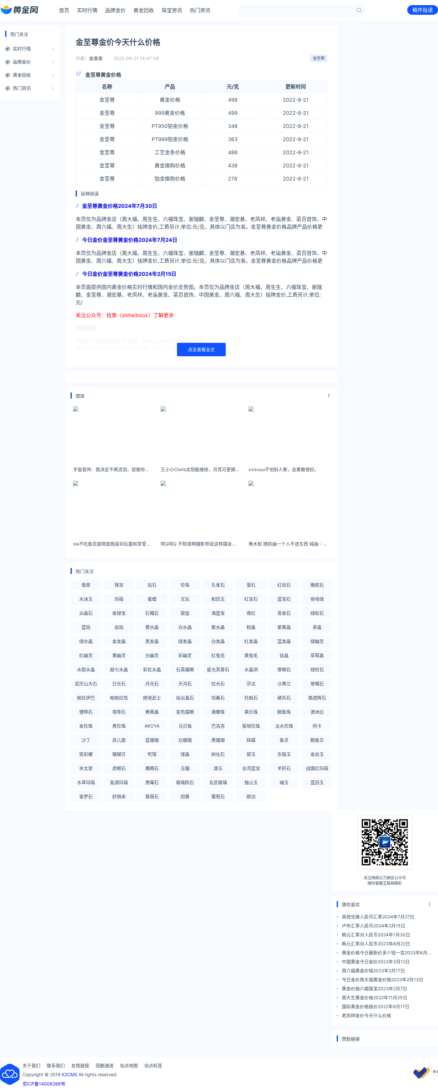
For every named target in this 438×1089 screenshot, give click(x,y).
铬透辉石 (317, 697)
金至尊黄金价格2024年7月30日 (119, 206)
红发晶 (251, 641)
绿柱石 (317, 669)
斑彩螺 (86, 754)
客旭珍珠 (251, 726)
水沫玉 (86, 599)
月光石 (152, 683)
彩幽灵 (185, 655)
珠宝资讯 (172, 10)
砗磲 (251, 740)
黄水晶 (152, 627)
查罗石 (86, 796)
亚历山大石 (86, 683)
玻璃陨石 (185, 782)
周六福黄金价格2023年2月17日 (373, 970)
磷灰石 (284, 697)
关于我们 (31, 1065)
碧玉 (251, 754)
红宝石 (251, 599)
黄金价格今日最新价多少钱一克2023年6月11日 (387, 953)
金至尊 (318, 58)
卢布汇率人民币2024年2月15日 (373, 925)
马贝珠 (185, 726)
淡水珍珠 (284, 726)
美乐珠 (251, 711)
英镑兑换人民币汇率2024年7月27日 (378, 916)
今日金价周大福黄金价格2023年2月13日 (382, 979)
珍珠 (185, 584)
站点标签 (153, 1065)
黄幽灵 (119, 655)
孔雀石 (218, 584)
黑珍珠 (119, 726)
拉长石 (218, 683)
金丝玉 (317, 754)
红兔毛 (218, 655)
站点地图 (129, 1065)
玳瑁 (151, 754)
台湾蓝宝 (251, 768)
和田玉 (218, 599)
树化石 (218, 754)
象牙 (284, 740)
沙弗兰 (284, 683)
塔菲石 (119, 711)
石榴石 (152, 613)
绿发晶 (185, 641)
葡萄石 (218, 796)
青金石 (284, 613)
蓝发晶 (284, 641)
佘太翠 (86, 768)
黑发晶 (152, 641)
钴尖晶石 (185, 697)
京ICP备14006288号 (43, 1083)
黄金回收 (143, 10)
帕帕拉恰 (119, 697)
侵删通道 (105, 1065)
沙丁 (85, 740)
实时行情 (87, 10)
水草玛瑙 (86, 782)
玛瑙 (118, 599)
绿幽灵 (317, 641)
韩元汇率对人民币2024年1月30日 (376, 934)
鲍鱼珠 (284, 711)
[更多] (329, 396)
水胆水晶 (86, 669)
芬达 (251, 683)
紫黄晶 (284, 627)
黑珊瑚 (218, 740)
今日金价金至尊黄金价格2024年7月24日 (129, 240)
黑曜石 (152, 782)
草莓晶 (317, 655)
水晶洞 (251, 669)
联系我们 (56, 1065)
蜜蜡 (151, 599)
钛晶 (284, 655)
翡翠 (85, 584)
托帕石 (251, 697)
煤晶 (185, 754)
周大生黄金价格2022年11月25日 (374, 997)
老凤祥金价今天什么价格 (366, 1015)
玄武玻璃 (218, 782)
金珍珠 (86, 726)
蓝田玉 (317, 782)
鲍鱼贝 (317, 740)
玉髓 (185, 768)
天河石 (185, 683)
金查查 (96, 58)
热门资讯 (200, 10)
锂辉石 (86, 711)
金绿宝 (119, 613)
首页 (64, 10)
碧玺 (185, 613)
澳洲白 (317, 711)
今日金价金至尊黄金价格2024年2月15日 (129, 274)
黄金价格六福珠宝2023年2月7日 (374, 988)
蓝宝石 (284, 599)
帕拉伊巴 (86, 697)
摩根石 (284, 669)
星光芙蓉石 (218, 669)
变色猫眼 (185, 711)
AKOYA (152, 726)
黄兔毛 (251, 655)
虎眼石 (119, 768)
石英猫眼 (185, 669)
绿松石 (317, 613)
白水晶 (185, 627)
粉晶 (251, 627)
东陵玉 (284, 754)
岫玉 (284, 782)
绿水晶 (86, 641)
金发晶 (119, 641)
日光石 (119, 683)
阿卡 (317, 726)
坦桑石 (218, 697)
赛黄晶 (152, 711)
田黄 (185, 796)
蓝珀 (85, 627)
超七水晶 (119, 669)
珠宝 (118, 584)
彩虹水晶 (152, 669)
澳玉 (218, 768)
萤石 (251, 584)
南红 (251, 613)
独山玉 (251, 782)
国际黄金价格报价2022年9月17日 (375, 1006)
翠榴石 (317, 683)
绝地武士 (152, 697)
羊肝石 (284, 768)
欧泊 (251, 796)
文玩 (185, 599)
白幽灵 (152, 655)
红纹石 (284, 584)
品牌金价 (115, 10)
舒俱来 (119, 796)
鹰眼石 (152, 768)
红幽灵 (86, 655)
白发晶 (218, 641)
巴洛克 (218, 726)
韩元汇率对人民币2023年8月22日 (376, 943)
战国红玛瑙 (317, 768)
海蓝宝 (218, 613)
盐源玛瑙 (119, 782)
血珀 (118, 627)
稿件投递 (422, 10)
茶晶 (317, 627)
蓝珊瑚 (152, 740)
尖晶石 (86, 613)
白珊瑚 (185, 740)
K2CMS (69, 1074)
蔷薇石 (152, 796)
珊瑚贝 (119, 754)
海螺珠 (218, 711)
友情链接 (80, 1065)
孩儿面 (119, 740)
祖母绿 (317, 599)
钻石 (151, 584)
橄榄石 (317, 584)
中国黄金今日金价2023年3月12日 (376, 961)
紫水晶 (218, 627)
